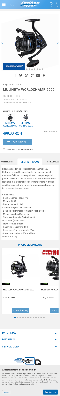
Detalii (6, 392)
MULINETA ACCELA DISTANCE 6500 (18, 290)
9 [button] (37, 70)
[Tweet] (20, 75)
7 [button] (32, 70)
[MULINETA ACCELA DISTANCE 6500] (21, 267)
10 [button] (41, 70)
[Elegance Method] (6, 284)
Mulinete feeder (11, 96)
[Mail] (38, 75)
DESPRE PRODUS (30, 161)
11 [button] (43, 70)
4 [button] (24, 70)
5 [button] (27, 70)
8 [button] (35, 70)
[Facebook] (15, 75)
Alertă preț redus (50, 132)
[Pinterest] (44, 75)
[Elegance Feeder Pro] (14, 66)
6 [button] (30, 70)
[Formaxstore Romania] (30, 4)
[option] (30, 42)
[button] (12, 4)
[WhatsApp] (26, 75)
